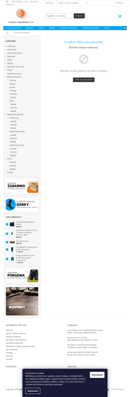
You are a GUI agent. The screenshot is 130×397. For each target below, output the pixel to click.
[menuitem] (13, 28)
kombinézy (14, 118)
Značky (10, 172)
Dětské (13, 97)
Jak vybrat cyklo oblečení (16, 340)
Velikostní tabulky (13, 336)
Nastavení (33, 390)
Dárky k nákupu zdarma (69, 3)
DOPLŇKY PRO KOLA (15, 67)
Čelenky (13, 80)
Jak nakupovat (12, 349)
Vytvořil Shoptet (117, 389)
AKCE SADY (12, 49)
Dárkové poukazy (14, 73)
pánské (13, 121)
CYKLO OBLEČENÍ (14, 53)
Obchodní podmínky (14, 343)
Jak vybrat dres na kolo (77, 337)
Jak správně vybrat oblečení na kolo (83, 352)
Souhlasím (97, 374)
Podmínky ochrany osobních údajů (20, 346)
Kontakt (9, 359)
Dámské (13, 94)
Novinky (9, 353)
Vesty (12, 101)
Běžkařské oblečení (15, 114)
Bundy (12, 87)
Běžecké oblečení (14, 77)
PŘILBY (10, 63)
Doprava (49, 3)
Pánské (13, 90)
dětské (13, 128)
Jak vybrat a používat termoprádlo (82, 345)
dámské (13, 124)
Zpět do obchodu (83, 80)
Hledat (79, 16)
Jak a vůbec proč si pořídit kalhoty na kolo (85, 330)
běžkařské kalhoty (17, 131)
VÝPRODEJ (11, 46)
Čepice (12, 84)
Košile (9, 159)
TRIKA (9, 70)
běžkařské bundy (17, 145)
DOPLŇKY (11, 56)
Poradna (9, 356)
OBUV (9, 60)
